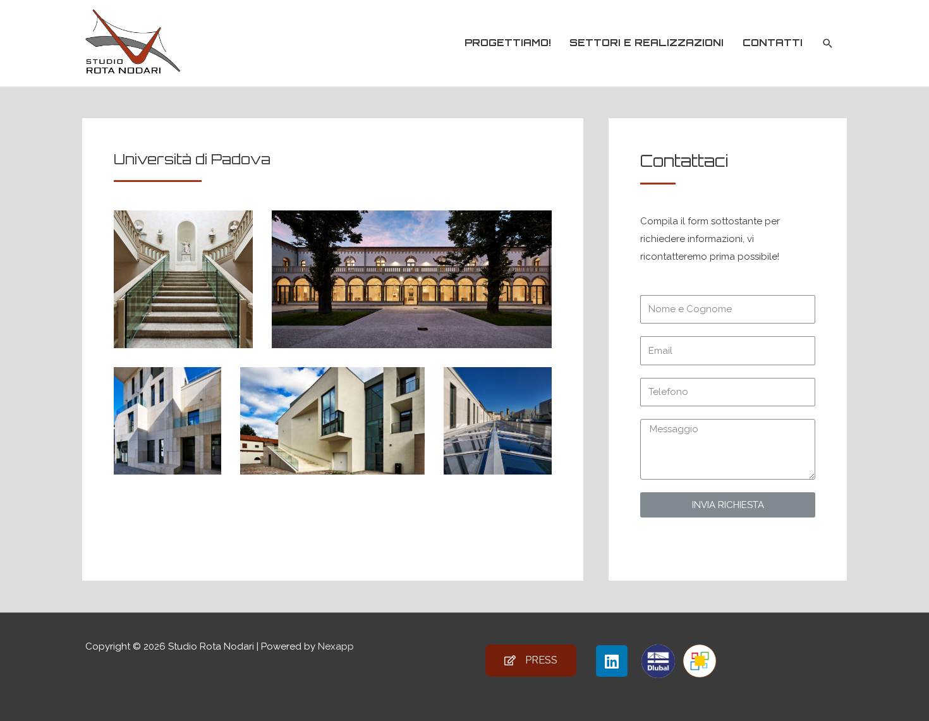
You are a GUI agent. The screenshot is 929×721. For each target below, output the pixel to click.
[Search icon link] (828, 43)
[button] (530, 661)
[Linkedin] (612, 661)
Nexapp (336, 646)
